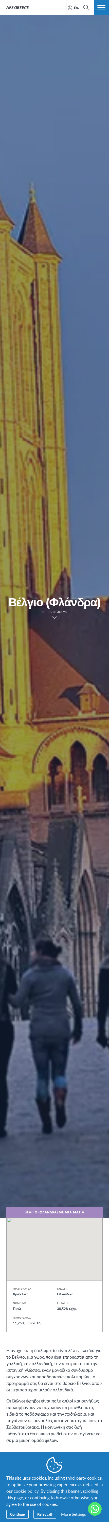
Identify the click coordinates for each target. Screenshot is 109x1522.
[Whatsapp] (95, 1509)
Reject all (44, 1514)
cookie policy (26, 1491)
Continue (17, 1514)
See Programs (55, 612)
